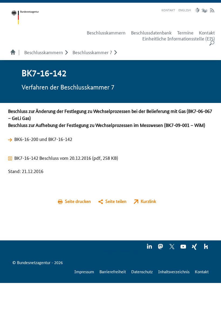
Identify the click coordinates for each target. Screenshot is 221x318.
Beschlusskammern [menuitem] (106, 33)
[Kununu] (206, 248)
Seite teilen (115, 201)
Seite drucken (78, 201)
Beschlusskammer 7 (92, 52)
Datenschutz (142, 271)
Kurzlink (148, 201)
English (184, 9)
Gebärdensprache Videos (204, 10)
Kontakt (168, 9)
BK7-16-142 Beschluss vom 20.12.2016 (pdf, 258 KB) (66, 157)
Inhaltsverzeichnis (173, 271)
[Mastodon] (161, 248)
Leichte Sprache (198, 10)
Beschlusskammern (43, 52)
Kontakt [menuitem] (207, 33)
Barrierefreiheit (112, 271)
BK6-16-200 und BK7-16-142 (43, 139)
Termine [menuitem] (185, 33)
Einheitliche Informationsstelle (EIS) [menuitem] (178, 39)
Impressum (84, 271)
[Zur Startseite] (25, 17)
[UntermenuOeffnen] (66, 52)
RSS (212, 10)
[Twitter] (172, 248)
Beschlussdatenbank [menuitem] (151, 33)
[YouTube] (183, 248)
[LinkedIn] (149, 248)
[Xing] (195, 248)
